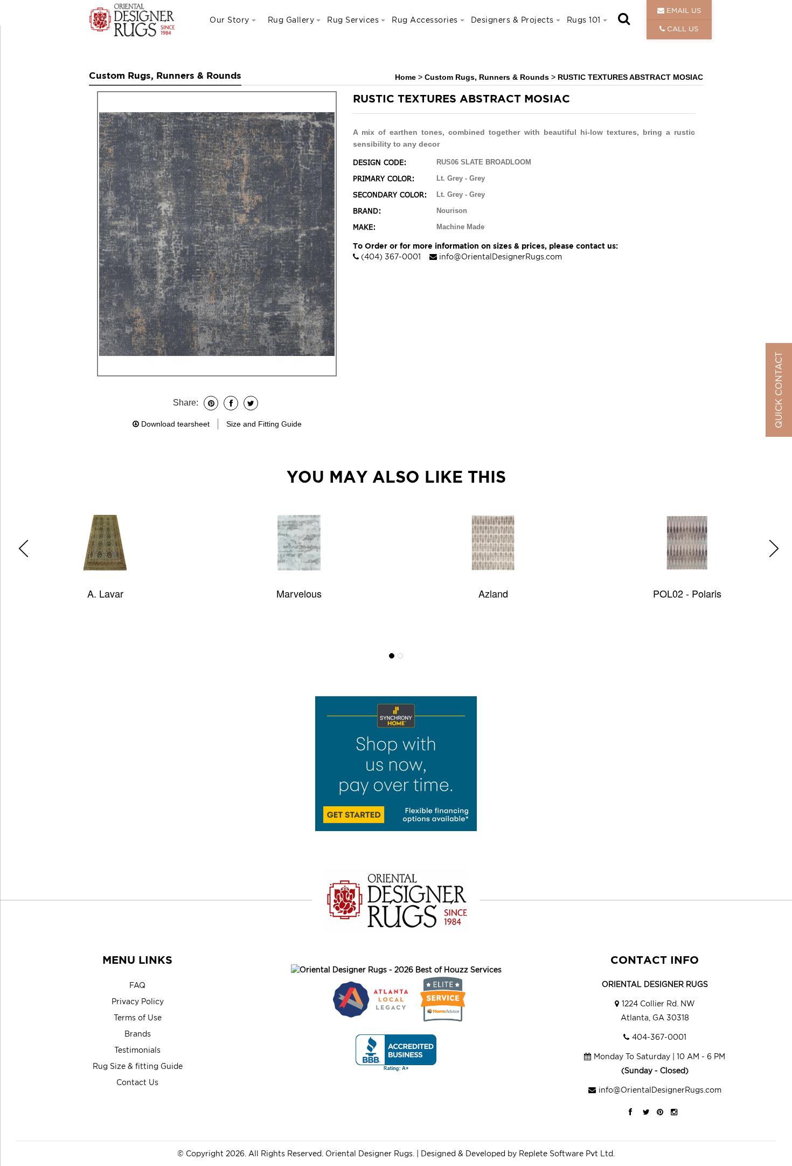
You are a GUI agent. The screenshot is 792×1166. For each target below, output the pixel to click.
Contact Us (137, 1082)
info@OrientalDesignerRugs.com (500, 256)
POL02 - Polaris (687, 593)
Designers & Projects (512, 20)
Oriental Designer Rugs (369, 1153)
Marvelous (299, 593)
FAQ (137, 985)
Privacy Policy (138, 1001)
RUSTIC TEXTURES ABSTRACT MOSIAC (630, 77)
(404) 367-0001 (391, 256)
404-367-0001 (659, 1037)
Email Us (682, 10)
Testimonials (137, 1050)
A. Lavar (105, 593)
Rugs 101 (584, 20)
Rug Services (353, 20)
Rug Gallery (291, 20)
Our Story (229, 20)
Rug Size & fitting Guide (138, 1066)
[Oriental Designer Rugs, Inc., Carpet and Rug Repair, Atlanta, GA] (396, 1053)
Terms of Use (138, 1017)
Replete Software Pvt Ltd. (567, 1153)
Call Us (681, 28)
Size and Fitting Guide (264, 424)
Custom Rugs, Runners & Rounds (488, 77)
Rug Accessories (425, 20)
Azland (493, 593)
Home (405, 77)
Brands (137, 1034)
